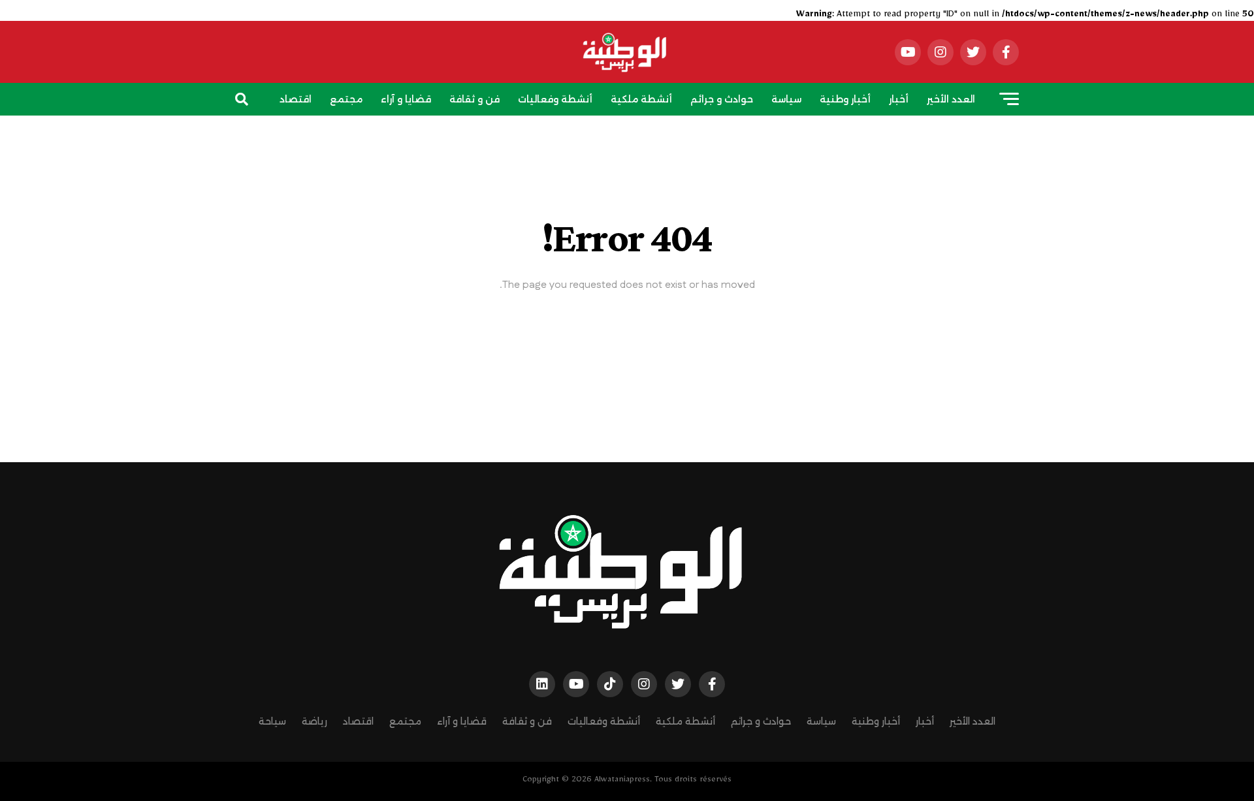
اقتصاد (296, 99)
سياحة (605, 136)
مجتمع (346, 99)
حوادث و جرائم (721, 99)
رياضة (650, 136)
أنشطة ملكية (641, 99)
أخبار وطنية (845, 99)
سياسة (786, 99)
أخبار (898, 99)
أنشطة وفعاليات (555, 99)
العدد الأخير (951, 99)
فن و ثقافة (474, 99)
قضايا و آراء (406, 99)
